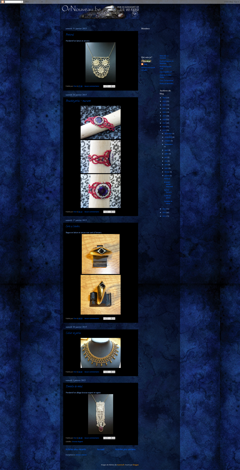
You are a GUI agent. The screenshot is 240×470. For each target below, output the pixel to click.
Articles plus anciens (125, 449)
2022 (164, 105)
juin (166, 157)
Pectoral (70, 35)
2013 (164, 213)
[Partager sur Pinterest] (114, 86)
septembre (169, 144)
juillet (167, 154)
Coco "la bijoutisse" (167, 80)
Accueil (100, 449)
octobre (168, 141)
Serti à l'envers (73, 227)
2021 (164, 109)
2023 (164, 101)
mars (167, 168)
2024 (164, 98)
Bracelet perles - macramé (78, 101)
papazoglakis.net (166, 72)
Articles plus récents (76, 449)
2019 (164, 116)
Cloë (145, 64)
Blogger (136, 465)
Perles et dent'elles (166, 84)
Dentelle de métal (74, 387)
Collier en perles (73, 333)
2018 (164, 119)
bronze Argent (77, 442)
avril (166, 165)
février (167, 172)
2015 (164, 130)
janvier (167, 176)
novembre (168, 137)
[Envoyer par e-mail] (104, 86)
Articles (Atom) (81, 455)
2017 (164, 123)
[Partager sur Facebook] (111, 86)
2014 (164, 209)
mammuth (120, 465)
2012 (164, 216)
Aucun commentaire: (92, 86)
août (166, 150)
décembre (168, 134)
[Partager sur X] (109, 86)
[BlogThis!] (107, 86)
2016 (164, 127)
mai (166, 161)
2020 (164, 112)
